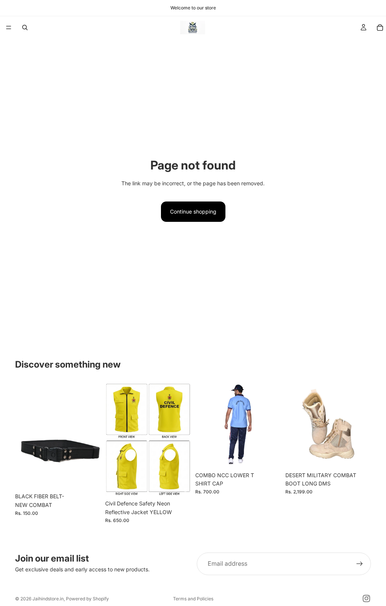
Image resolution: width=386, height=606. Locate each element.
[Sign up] (360, 564)
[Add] (89, 477)
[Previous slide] (113, 439)
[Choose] (179, 485)
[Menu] (8, 27)
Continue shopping (193, 211)
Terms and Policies (193, 598)
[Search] (25, 27)
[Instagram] (366, 598)
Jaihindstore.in (48, 598)
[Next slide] (182, 439)
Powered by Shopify (87, 598)
